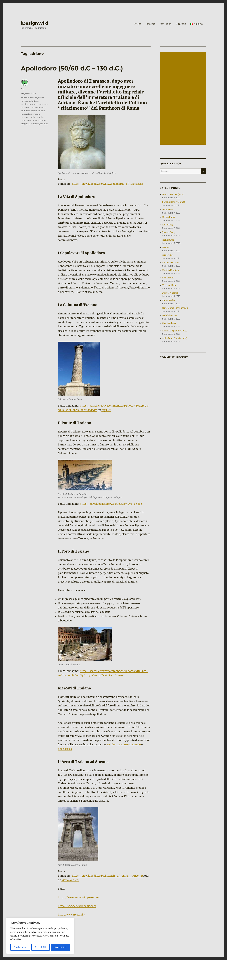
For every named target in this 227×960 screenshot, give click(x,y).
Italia (32, 117)
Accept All (60, 947)
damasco (25, 110)
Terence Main (169, 285)
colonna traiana (38, 107)
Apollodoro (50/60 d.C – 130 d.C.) (72, 68)
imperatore (26, 114)
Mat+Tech (166, 23)
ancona (33, 97)
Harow (165, 247)
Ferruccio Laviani (170, 262)
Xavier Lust (167, 255)
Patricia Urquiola (170, 270)
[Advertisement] (183, 98)
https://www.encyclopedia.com (77, 905)
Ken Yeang (167, 224)
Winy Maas (167, 209)
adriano (25, 97)
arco (36, 104)
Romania (34, 123)
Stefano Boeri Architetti (173, 202)
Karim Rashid (169, 300)
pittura (35, 120)
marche (40, 117)
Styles (137, 23)
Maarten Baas (169, 323)
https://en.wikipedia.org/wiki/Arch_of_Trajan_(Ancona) (107, 875)
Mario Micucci (70, 880)
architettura (27, 104)
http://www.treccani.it (71, 914)
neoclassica (65, 748)
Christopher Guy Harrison (175, 308)
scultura (44, 123)
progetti (25, 123)
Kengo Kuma (168, 217)
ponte (43, 120)
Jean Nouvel (168, 240)
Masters (150, 23)
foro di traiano (38, 110)
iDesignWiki (34, 23)
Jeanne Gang (168, 232)
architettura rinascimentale (124, 744)
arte (41, 104)
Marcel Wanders (170, 293)
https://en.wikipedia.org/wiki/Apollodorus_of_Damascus (107, 183)
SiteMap (181, 23)
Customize (20, 947)
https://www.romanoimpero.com (78, 897)
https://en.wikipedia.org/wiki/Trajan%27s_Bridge (111, 503)
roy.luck (106, 409)
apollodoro (32, 101)
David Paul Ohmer (112, 675)
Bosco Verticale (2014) (173, 194)
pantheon (26, 120)
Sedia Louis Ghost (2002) (174, 338)
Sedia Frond (168, 277)
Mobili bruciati (169, 315)
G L (22, 89)
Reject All (40, 947)
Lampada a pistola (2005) (174, 330)
